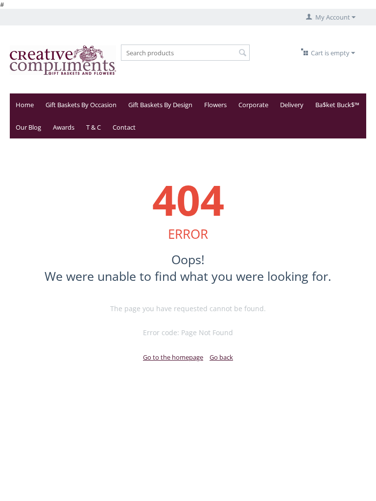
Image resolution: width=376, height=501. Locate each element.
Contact (124, 127)
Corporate (253, 104)
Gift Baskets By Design (160, 104)
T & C (93, 127)
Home (25, 104)
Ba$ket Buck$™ (337, 104)
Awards (63, 127)
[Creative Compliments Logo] (63, 59)
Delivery (292, 104)
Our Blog (28, 127)
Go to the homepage (173, 357)
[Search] (242, 53)
